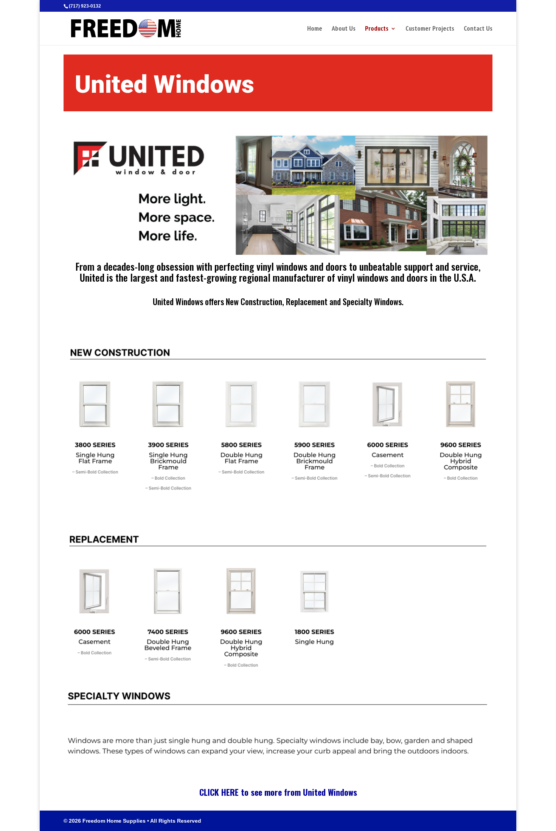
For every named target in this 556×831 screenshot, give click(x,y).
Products (376, 29)
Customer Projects (429, 29)
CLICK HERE (219, 792)
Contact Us (478, 29)
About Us (344, 29)
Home (314, 29)
